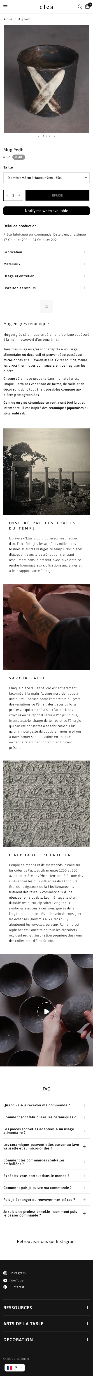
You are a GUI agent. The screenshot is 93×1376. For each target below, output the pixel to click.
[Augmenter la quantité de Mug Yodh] (19, 195)
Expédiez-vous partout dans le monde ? (36, 1176)
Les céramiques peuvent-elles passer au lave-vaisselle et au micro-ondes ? (41, 1146)
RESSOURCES (17, 1307)
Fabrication (12, 252)
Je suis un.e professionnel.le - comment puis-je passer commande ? (40, 1213)
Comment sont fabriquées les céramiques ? (39, 1117)
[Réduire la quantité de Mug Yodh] (7, 195)
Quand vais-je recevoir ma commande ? (36, 1105)
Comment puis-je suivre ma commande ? (37, 1188)
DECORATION (18, 1339)
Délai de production (20, 226)
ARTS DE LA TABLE (23, 1323)
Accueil (8, 19)
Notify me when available (46, 210)
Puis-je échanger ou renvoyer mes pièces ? (39, 1200)
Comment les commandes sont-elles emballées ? (34, 1162)
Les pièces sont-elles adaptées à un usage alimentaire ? (38, 1131)
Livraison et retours (19, 288)
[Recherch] (80, 7)
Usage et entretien (19, 276)
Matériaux (11, 264)
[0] (87, 7)
